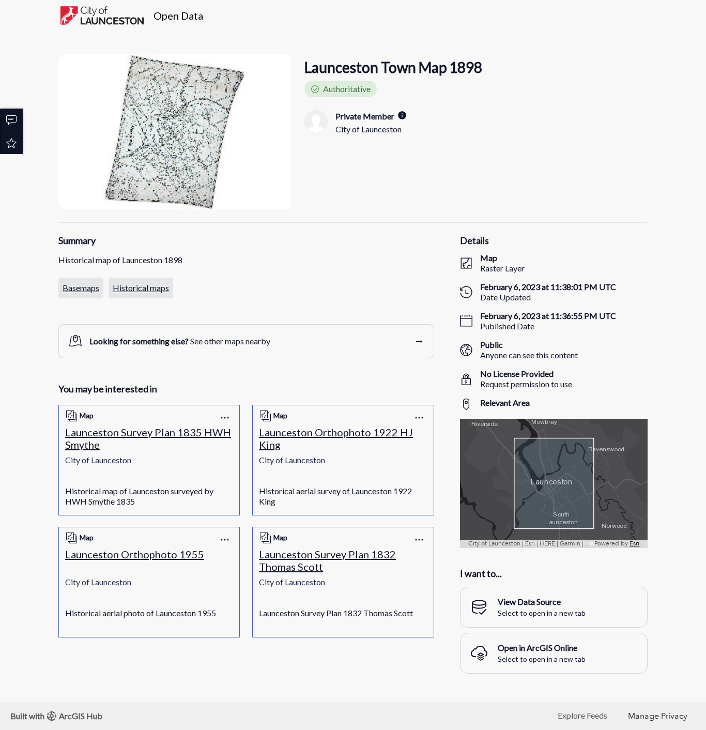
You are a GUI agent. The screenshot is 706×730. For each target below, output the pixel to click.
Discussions (11, 120)
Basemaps (81, 288)
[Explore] (554, 483)
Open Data (178, 15)
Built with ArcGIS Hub (56, 716)
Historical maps (141, 288)
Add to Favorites (11, 142)
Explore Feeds (582, 715)
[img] (402, 115)
